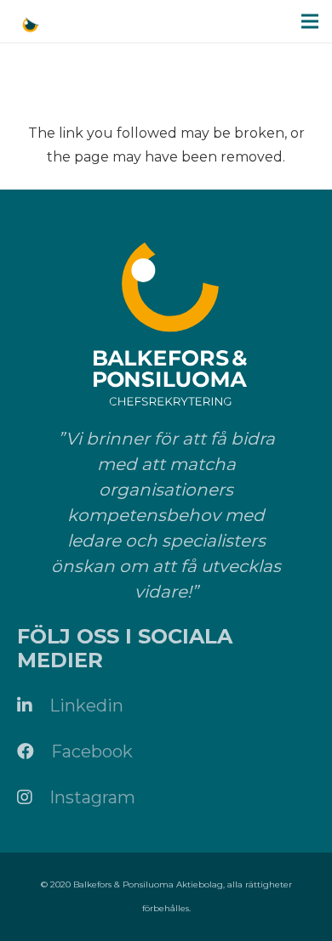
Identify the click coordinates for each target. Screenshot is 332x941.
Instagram (92, 797)
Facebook (92, 751)
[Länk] (30, 25)
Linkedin (86, 705)
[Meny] (309, 21)
